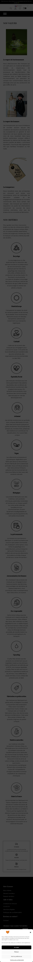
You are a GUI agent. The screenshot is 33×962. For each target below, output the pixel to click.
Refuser (16, 952)
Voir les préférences (16, 956)
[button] (30, 932)
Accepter (16, 947)
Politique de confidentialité (17, 960)
